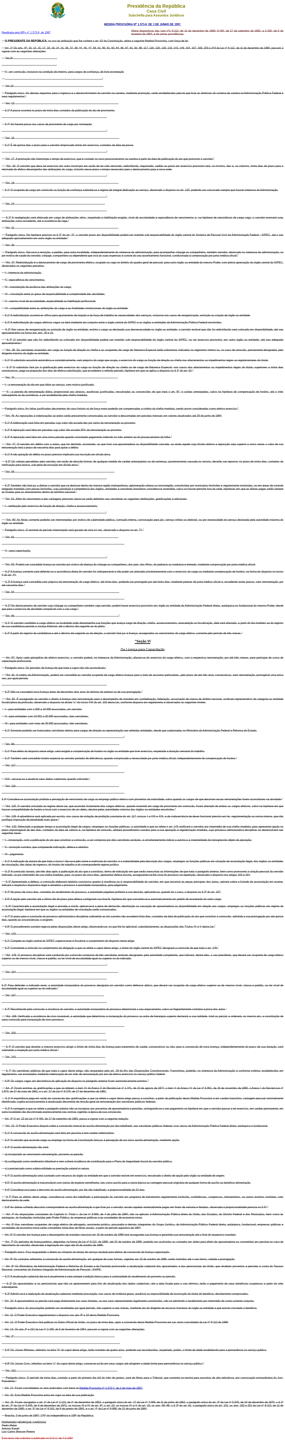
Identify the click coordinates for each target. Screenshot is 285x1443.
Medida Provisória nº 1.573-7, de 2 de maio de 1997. (111, 1388)
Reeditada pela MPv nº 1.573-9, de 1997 (26, 32)
